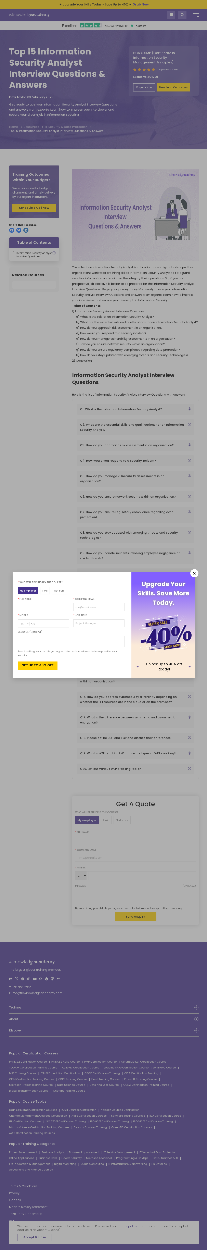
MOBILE (21, 615)
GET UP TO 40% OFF (36, 665)
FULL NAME (23, 599)
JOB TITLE (78, 615)
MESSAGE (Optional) (28, 632)
